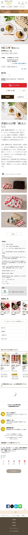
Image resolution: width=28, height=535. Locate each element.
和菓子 (23, 515)
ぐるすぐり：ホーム (5, 515)
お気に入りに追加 (11, 90)
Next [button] (25, 30)
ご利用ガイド (4, 335)
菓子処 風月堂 (14, 370)
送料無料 (16, 6)
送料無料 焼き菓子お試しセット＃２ (15, 366)
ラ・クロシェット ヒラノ (5, 371)
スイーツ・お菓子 (15, 515)
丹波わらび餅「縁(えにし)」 (5, 366)
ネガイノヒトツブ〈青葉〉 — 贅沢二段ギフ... (16, 312)
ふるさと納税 (9, 6)
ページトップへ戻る (25, 509)
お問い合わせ (4, 338)
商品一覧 (3, 327)
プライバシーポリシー (14, 528)
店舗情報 (3, 331)
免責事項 (14, 525)
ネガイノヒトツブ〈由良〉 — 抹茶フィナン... (5, 312)
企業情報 (14, 519)
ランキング (22, 6)
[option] (14, 30)
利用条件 (14, 522)
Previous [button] (2, 30)
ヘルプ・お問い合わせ (14, 531)
